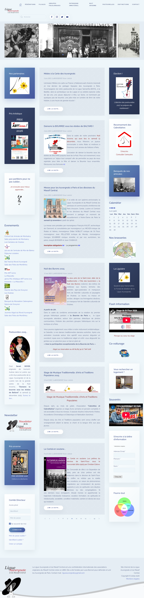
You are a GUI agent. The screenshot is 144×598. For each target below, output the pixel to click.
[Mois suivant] (114, 208)
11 (76, 518)
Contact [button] (136, 4)
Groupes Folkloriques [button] (55, 4)
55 (94, 518)
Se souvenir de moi (18, 524)
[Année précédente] (110, 208)
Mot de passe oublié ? (17, 536)
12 (81, 518)
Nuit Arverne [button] (92, 4)
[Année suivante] (113, 208)
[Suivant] (99, 518)
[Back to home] (11, 10)
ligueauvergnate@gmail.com (73, 573)
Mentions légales (133, 579)
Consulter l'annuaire (124, 154)
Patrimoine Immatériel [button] (74, 4)
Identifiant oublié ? (16, 540)
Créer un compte (15, 544)
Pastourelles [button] (108, 4)
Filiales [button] (42, 4)
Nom (116, 466)
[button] (20, 4)
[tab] (55, 54)
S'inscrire (124, 151)
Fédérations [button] (30, 4)
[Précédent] (45, 518)
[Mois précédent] (111, 208)
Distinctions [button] (123, 4)
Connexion (17, 530)
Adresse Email (120, 451)
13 (85, 518)
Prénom (117, 459)
